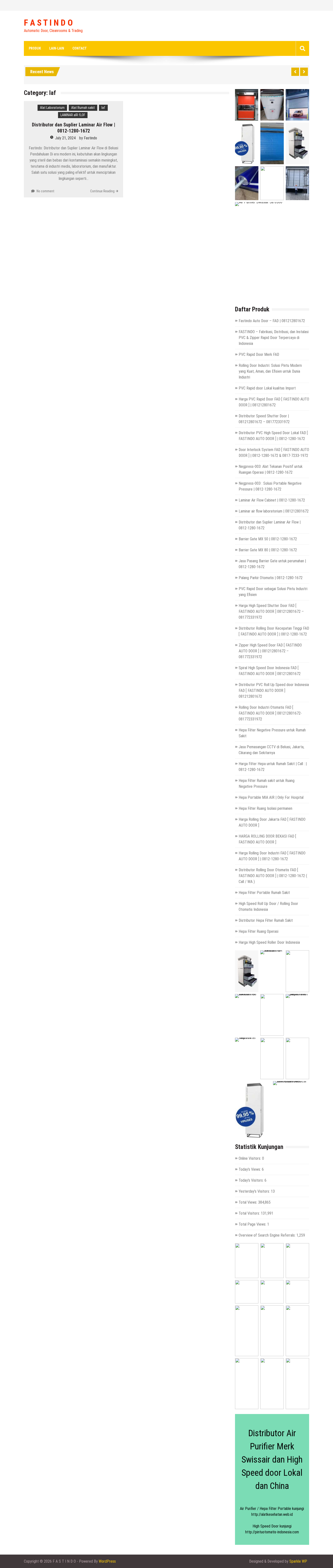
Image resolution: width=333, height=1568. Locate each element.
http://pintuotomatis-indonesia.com (272, 1532)
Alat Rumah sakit (83, 108)
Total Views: (248, 1202)
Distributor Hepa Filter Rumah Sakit (266, 920)
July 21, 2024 (65, 138)
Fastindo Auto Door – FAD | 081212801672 (272, 320)
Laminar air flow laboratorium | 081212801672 (274, 511)
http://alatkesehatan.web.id (272, 1514)
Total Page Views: (253, 1224)
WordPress (107, 1561)
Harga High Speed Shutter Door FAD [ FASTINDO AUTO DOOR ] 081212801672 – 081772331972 (271, 611)
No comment (45, 191)
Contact (79, 48)
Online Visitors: (250, 1158)
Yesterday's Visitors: (255, 1191)
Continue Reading (102, 191)
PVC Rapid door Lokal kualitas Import (267, 388)
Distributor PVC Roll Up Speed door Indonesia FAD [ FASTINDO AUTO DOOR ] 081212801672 (274, 690)
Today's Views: (250, 1169)
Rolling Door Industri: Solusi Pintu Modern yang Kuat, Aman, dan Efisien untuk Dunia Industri (270, 371)
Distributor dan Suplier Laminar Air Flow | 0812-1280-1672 (73, 128)
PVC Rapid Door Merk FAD (259, 354)
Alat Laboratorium (52, 108)
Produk (35, 48)
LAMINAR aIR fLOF (72, 115)
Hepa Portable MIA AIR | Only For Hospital (271, 797)
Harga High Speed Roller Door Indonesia (269, 942)
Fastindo (90, 138)
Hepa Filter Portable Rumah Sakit (264, 892)
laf (103, 108)
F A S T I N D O (48, 23)
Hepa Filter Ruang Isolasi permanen (265, 808)
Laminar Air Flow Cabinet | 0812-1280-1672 (272, 500)
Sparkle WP (298, 1561)
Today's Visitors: (251, 1180)
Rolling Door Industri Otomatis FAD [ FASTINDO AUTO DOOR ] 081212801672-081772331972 (270, 713)
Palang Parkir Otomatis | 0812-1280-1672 (271, 577)
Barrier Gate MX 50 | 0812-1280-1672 (268, 539)
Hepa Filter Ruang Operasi (258, 931)
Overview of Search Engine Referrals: (267, 1235)
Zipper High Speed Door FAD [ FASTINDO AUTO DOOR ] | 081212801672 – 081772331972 (270, 651)
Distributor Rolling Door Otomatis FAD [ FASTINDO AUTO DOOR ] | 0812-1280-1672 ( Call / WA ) (273, 876)
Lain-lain (56, 48)
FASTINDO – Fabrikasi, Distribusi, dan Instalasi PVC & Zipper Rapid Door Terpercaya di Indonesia (274, 337)
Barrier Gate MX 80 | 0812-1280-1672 (268, 550)
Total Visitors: (250, 1213)
